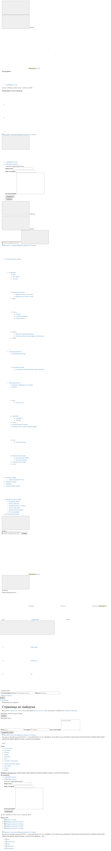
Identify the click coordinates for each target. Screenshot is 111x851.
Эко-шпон (7, 766)
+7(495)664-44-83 (11, 85)
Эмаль (6, 768)
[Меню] (15, 8)
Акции (6, 754)
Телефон (27, 730)
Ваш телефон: (10, 171)
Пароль (38, 693)
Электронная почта (8, 693)
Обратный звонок (11, 164)
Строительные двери (12, 486)
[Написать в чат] (27, 628)
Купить (3, 716)
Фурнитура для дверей (13, 499)
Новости (7, 756)
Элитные (8, 484)
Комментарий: (10, 193)
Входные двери (10, 477)
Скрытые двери (10, 482)
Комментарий (55, 730)
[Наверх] (14, 688)
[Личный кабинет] (15, 547)
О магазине (8, 748)
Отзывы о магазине (11, 761)
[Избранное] (42, 561)
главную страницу (70, 710)
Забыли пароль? (6, 695)
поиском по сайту (41, 710)
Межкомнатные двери (13, 259)
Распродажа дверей (12, 514)
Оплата (6, 752)
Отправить (10, 196)
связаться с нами (16, 710)
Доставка (7, 750)
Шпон (6, 770)
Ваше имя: (9, 168)
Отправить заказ (7, 732)
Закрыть (9, 199)
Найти (24, 533)
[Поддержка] (15, 143)
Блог (5, 759)
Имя (2, 730)
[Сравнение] (15, 561)
